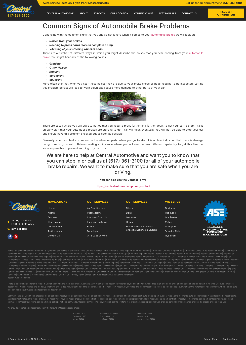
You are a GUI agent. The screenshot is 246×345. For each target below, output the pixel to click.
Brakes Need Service (105, 256)
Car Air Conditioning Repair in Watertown (135, 256)
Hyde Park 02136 (144, 314)
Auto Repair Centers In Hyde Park (167, 250)
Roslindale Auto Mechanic (83, 271)
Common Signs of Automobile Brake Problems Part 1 (33, 262)
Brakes (90, 256)
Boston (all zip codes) (109, 314)
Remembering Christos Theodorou (53, 271)
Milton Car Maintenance (89, 268)
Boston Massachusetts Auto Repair (68, 256)
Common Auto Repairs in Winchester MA (137, 259)
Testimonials (167, 13)
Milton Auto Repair (68, 268)
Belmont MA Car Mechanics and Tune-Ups (108, 253)
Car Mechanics (163, 256)
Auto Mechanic (111, 250)
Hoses (86, 265)
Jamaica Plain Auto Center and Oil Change (163, 265)
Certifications (143, 13)
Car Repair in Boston (70, 259)
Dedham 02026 (79, 316)
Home (10, 250)
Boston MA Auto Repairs (39, 256)
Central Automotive (60, 13)
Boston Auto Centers (165, 253)
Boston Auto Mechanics (188, 253)
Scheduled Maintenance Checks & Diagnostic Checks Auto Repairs (194, 271)
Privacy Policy (78, 274)
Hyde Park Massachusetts (129, 265)
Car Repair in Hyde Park (93, 259)
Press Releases (165, 268)
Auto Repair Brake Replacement (135, 250)
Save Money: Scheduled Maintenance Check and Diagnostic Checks (129, 271)
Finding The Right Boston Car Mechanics (55, 265)
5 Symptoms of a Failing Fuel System (62, 250)
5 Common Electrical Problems (29, 250)
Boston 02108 (79, 314)
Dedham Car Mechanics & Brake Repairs (99, 262)
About (83, 13)
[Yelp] (15, 236)
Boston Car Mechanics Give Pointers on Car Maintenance (201, 268)
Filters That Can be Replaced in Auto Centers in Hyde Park (192, 262)
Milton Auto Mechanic (47, 268)
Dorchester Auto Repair (130, 262)
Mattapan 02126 (107, 319)
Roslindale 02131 (107, 316)
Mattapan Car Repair (25, 268)
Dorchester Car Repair (153, 262)
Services (99, 13)
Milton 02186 (78, 319)
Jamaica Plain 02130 (146, 319)
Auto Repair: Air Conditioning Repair (39, 253)
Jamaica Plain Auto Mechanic (199, 265)
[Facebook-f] (10, 236)
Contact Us (189, 13)
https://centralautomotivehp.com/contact (123, 186)
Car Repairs (111, 259)
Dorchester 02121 (144, 316)
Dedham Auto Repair (68, 262)
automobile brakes (163, 34)
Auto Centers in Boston (91, 250)
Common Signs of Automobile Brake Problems (217, 259)
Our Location (119, 13)
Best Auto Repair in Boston (141, 253)
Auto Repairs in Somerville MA (72, 253)
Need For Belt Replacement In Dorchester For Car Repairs (129, 268)
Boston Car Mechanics (211, 253)
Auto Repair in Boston (213, 250)
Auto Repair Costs (192, 250)
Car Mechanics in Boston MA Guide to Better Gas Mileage (199, 256)
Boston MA (21, 256)
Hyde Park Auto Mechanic (103, 265)
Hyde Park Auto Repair (96, 274)
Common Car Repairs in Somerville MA (176, 259)
